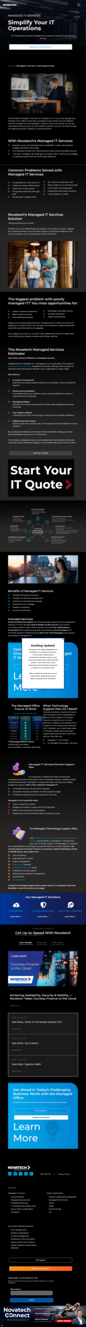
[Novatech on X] (20, 1174)
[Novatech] (19, 1168)
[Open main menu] (78, 5)
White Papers (57, 942)
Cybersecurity (18, 865)
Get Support (41, 1260)
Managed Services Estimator (19, 366)
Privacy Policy (64, 1174)
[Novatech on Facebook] (31, 1174)
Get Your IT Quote (40, 453)
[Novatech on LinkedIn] (10, 1174)
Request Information (41, 47)
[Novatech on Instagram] (26, 1174)
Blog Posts (42, 942)
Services (11, 66)
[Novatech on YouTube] (15, 1174)
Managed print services (22, 868)
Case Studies (25, 942)
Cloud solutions (19, 880)
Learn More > (15, 917)
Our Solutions (41, 1111)
